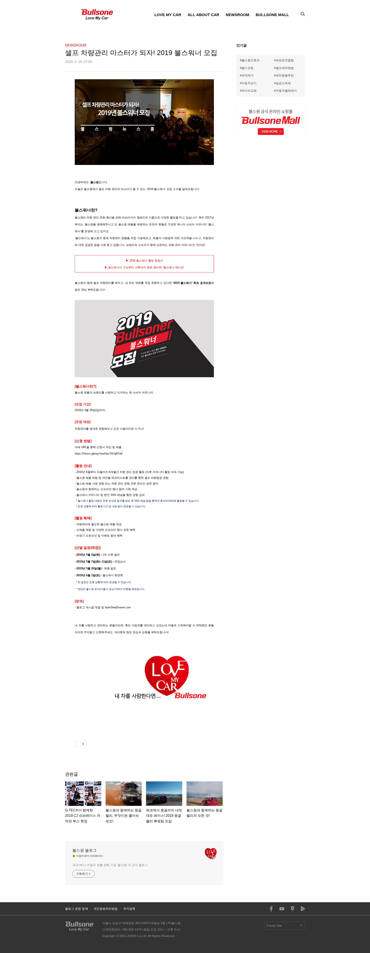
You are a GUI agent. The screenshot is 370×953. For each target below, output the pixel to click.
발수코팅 (248, 68)
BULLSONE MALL (272, 15)
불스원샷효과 (251, 60)
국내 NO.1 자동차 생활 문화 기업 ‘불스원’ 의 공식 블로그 (110, 865)
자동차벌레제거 (286, 90)
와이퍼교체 (249, 90)
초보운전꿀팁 (285, 60)
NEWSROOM (237, 15)
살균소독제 (283, 83)
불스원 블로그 (84, 850)
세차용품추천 (285, 75)
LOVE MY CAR (167, 15)
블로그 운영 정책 (76, 908)
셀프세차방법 (285, 68)
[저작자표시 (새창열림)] (89, 744)
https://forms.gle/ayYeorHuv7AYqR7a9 (98, 453)
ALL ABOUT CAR (203, 15)
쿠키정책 (129, 908)
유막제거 (248, 75)
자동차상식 (249, 83)
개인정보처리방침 (106, 908)
